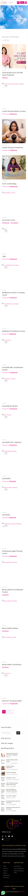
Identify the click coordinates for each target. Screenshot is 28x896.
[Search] (18, 733)
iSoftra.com (22, 891)
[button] (26, 2)
